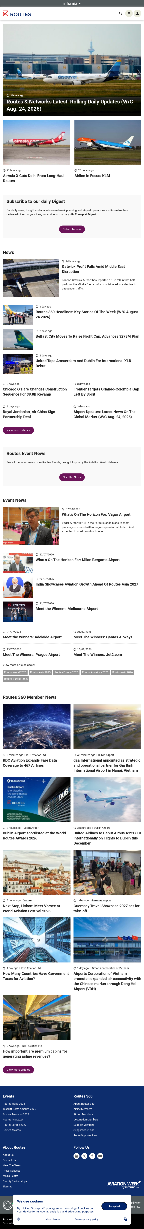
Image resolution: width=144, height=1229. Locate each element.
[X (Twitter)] (84, 1156)
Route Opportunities (85, 1135)
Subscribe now (72, 229)
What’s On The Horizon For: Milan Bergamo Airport (78, 560)
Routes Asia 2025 (40, 672)
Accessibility (10, 1219)
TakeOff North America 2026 (19, 1109)
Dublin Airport (106, 755)
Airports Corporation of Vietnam (110, 968)
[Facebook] (92, 1156)
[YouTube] (100, 1156)
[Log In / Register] (137, 13)
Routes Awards (12, 1130)
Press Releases (11, 1170)
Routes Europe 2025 (66, 672)
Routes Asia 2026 (122, 672)
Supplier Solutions (84, 1130)
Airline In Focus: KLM (92, 175)
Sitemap (7, 1186)
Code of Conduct (12, 1223)
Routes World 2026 (14, 1103)
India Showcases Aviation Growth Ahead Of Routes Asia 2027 (87, 584)
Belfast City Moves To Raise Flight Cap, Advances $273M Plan (87, 336)
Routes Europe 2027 (14, 1124)
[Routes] (17, 13)
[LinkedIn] (77, 1156)
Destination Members (86, 1119)
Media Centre (10, 1175)
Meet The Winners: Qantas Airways (103, 637)
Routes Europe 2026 (16, 678)
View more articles (18, 430)
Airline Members (83, 1109)
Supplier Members (84, 1124)
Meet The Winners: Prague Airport (32, 654)
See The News (72, 477)
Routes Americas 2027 (16, 1114)
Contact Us (9, 1160)
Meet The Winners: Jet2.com (98, 654)
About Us (8, 1154)
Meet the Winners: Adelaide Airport (32, 637)
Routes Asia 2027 (13, 1119)
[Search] (120, 13)
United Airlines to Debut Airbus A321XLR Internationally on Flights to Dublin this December (107, 838)
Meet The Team (11, 1165)
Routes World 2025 (15, 672)
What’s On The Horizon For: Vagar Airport (96, 514)
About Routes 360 (84, 1103)
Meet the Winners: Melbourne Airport (67, 608)
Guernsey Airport (101, 900)
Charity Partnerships (15, 1181)
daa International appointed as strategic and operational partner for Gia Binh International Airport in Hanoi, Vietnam (107, 765)
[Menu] (129, 13)
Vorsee (27, 900)
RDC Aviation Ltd (36, 755)
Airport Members (83, 1114)
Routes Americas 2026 (95, 672)
